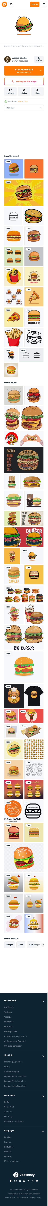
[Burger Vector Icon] (13, 235)
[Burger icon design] (11, 667)
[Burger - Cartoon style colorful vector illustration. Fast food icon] (23, 759)
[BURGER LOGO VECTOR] (31, 495)
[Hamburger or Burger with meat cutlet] (23, 645)
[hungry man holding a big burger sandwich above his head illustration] (16, 1010)
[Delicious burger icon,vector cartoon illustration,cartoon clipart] (13, 167)
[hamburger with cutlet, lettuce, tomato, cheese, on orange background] (33, 1161)
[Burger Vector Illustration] (14, 254)
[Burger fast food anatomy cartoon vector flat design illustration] (12, 778)
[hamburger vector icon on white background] (14, 1184)
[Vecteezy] (4, 4)
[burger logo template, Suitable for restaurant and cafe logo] (13, 375)
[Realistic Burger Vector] (11, 530)
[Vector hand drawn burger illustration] (14, 873)
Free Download (24, 71)
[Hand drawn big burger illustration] (13, 294)
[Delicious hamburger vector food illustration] (13, 1059)
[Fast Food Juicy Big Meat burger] (13, 1099)
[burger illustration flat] (23, 946)
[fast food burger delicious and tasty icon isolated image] (13, 274)
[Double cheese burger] (13, 187)
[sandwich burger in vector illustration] (11, 1025)
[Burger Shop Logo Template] (13, 396)
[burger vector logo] (13, 457)
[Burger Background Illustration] (13, 1079)
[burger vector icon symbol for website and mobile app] (16, 515)
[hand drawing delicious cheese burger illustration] (32, 578)
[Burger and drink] (13, 893)
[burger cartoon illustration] (13, 335)
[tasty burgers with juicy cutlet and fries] (16, 1041)
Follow (39, 61)
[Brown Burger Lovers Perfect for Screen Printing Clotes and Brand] (23, 975)
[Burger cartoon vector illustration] (13, 497)
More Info (10, 106)
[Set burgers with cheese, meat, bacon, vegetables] (23, 853)
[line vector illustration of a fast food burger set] (13, 314)
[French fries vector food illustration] (13, 355)
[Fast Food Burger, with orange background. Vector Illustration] (23, 212)
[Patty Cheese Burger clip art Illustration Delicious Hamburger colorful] (13, 833)
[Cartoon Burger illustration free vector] (11, 995)
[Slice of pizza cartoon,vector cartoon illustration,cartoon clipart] (13, 416)
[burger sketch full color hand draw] (13, 575)
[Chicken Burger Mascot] (35, 598)
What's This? (22, 101)
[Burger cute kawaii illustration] (15, 795)
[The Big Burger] (23, 917)
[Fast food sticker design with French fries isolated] (13, 477)
